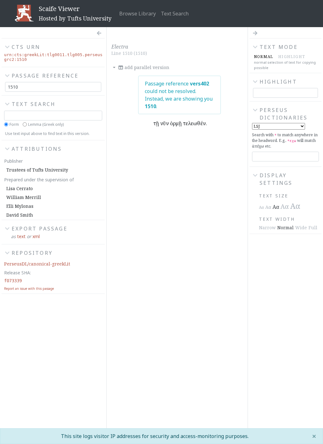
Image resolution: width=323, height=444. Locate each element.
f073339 (13, 280)
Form (14, 124)
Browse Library (137, 13)
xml (36, 236)
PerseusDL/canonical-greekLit (37, 264)
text (21, 236)
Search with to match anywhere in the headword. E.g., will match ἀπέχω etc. (285, 140)
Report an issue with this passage (29, 288)
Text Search (175, 13)
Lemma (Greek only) (46, 124)
